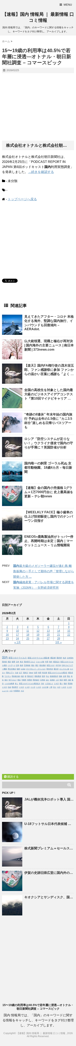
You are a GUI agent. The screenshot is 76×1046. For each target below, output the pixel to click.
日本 (17, 662)
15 (68, 630)
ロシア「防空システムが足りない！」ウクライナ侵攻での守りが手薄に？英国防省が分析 (48, 443)
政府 (21, 665)
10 (17, 630)
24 (17, 638)
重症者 (56, 669)
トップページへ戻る (22, 199)
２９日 (4, 687)
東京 (21, 662)
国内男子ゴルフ (29, 662)
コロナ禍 (45, 687)
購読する (12, 776)
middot (23, 669)
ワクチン (7, 676)
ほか (47, 680)
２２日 (69, 687)
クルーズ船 (40, 662)
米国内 (29, 680)
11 (27, 630)
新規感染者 (54, 676)
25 (27, 638)
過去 (32, 665)
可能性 (23, 680)
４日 (11, 691)
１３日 (27, 687)
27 (48, 638)
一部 (50, 687)
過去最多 (42, 665)
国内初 (4, 662)
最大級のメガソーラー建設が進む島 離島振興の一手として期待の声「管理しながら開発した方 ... (43, 571)
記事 (17, 665)
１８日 (63, 687)
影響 (13, 662)
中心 (47, 676)
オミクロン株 (64, 669)
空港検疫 (27, 665)
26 (37, 638)
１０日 (38, 687)
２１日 (32, 687)
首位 (6, 680)
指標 (18, 669)
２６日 (21, 687)
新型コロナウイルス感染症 (57, 673)
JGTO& (58, 665)
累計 (37, 665)
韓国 (65, 680)
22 (68, 634)
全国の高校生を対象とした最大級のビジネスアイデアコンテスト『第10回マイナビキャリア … (48, 394)
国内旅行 (36, 680)
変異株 (70, 683)
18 (27, 634)
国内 (5, 657)
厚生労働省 (12, 669)
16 (7, 634)
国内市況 (49, 669)
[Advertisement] (38, 107)
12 (37, 630)
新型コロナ (51, 665)
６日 (22, 691)
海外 (50, 662)
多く (16, 683)
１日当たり (49, 683)
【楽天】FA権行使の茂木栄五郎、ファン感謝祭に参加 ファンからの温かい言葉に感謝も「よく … (49, 370)
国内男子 (15, 687)
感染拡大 (56, 662)
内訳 (22, 676)
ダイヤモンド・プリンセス (36, 669)
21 (58, 634)
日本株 (42, 680)
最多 (65, 683)
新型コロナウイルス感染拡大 (29, 683)
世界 (43, 676)
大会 (16, 673)
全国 (35, 673)
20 (48, 634)
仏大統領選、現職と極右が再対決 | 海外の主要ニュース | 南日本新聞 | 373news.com (49, 345)
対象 (60, 676)
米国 (39, 673)
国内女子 (30, 676)
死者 (64, 658)
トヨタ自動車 (9, 683)
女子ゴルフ (13, 680)
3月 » (58, 642)
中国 (46, 662)
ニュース (5, 691)
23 (7, 638)
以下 (20, 673)
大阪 (69, 680)
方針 (42, 683)
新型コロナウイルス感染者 (38, 658)
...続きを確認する (41, 172)
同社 (68, 676)
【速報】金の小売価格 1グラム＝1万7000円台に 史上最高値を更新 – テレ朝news (48, 492)
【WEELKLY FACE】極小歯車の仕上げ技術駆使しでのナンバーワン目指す (48, 516)
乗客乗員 (37, 676)
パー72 (10, 665)
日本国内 (70, 658)
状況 (61, 680)
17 (17, 634)
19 (37, 634)
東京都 (44, 673)
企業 (64, 676)
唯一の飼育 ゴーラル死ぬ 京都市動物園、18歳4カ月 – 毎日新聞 (48, 467)
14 (58, 630)
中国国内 (16, 691)
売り (54, 687)
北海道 (52, 680)
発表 (19, 680)
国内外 (59, 658)
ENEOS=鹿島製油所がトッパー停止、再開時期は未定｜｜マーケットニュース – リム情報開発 (48, 541)
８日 (58, 687)
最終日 (25, 673)
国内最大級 (16, 676)
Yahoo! (31, 673)
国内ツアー (10, 673)
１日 (57, 680)
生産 (9, 687)
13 (48, 630)
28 (58, 638)
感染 (9, 662)
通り (61, 683)
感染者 (53, 658)
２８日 (56, 683)
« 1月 (17, 642)
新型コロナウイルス (18, 658)
